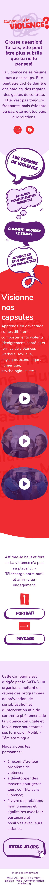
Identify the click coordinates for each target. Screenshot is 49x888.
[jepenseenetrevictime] (24, 244)
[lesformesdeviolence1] (24, 148)
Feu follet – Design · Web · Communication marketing (24, 880)
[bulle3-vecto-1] (24, 222)
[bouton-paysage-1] (24, 634)
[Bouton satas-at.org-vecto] (24, 839)
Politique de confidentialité (24, 872)
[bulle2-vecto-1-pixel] (24, 185)
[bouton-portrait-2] (24, 609)
